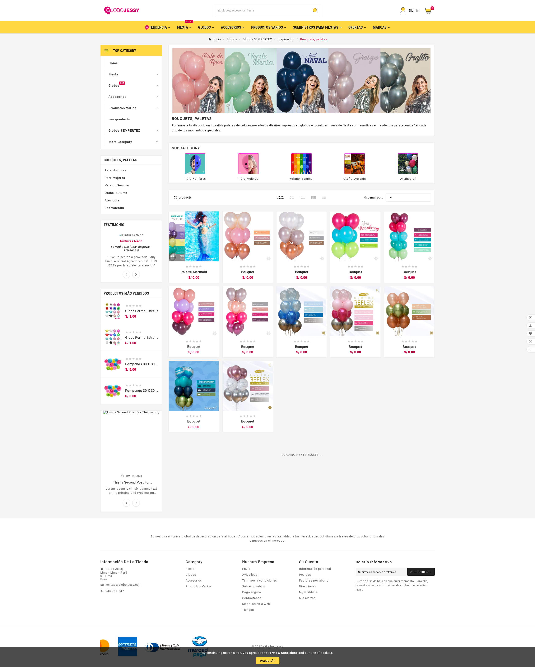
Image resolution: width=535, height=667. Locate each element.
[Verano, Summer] (301, 163)
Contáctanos (251, 598)
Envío (246, 568)
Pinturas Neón (131, 241)
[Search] (315, 10)
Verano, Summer (117, 185)
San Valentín (114, 208)
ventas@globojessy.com (123, 584)
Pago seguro (251, 592)
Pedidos (305, 574)
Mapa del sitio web (256, 604)
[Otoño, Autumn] (354, 163)
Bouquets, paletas (120, 160)
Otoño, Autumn (116, 193)
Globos (191, 574)
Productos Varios (198, 586)
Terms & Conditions (283, 652)
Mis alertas (307, 598)
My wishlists (308, 592)
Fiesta (190, 568)
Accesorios (194, 580)
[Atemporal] (408, 163)
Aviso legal (250, 574)
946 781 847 (115, 591)
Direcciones (307, 586)
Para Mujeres (115, 177)
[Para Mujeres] (248, 163)
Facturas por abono (314, 580)
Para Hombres (115, 170)
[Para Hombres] (195, 163)
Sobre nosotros (253, 586)
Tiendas (248, 609)
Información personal (315, 568)
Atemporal (113, 200)
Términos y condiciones (259, 580)
